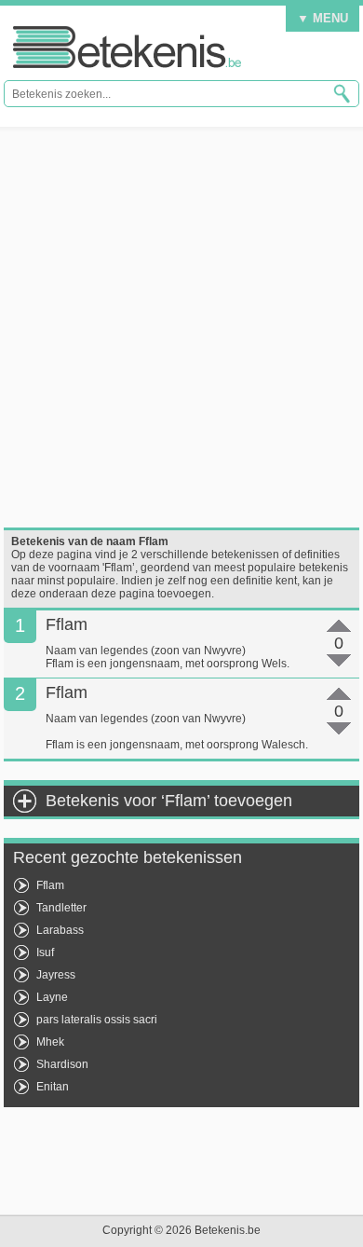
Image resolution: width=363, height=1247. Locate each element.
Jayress (55, 974)
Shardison (62, 1064)
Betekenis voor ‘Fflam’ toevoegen (169, 800)
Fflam (50, 885)
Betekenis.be (127, 47)
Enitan (52, 1086)
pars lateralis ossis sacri (96, 1019)
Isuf (45, 952)
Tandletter (61, 907)
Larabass (60, 930)
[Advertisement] (181, 327)
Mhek (50, 1041)
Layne (52, 997)
